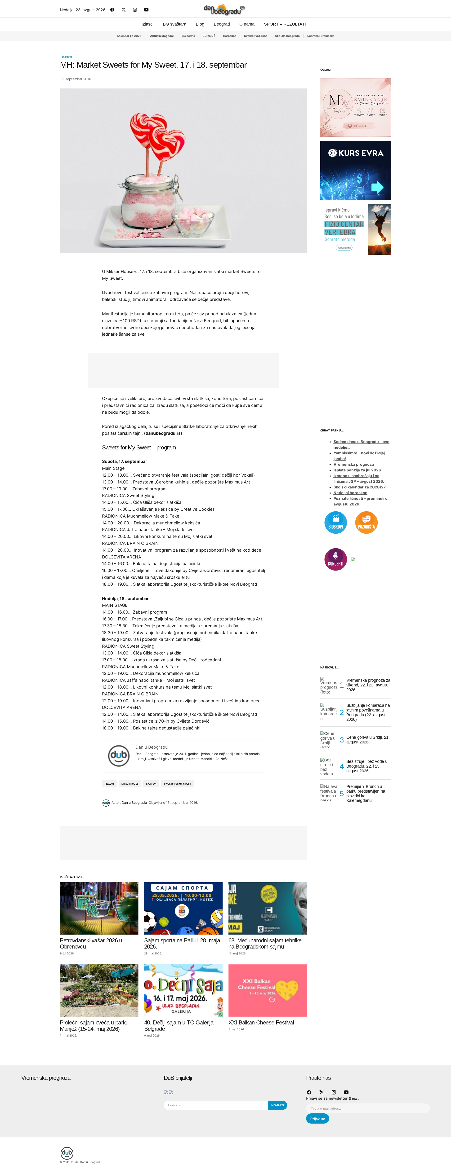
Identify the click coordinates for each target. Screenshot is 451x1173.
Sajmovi (67, 57)
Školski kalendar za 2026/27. (360, 487)
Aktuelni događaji (162, 36)
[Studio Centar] (166, 1092)
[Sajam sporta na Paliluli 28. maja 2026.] (183, 908)
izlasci (109, 783)
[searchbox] (216, 1105)
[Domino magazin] (171, 1092)
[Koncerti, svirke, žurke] (335, 559)
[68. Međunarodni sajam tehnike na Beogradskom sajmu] (267, 908)
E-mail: (354, 1098)
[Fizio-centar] (355, 229)
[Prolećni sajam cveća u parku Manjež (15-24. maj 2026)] (99, 990)
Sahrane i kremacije (320, 36)
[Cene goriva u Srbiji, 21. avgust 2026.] (328, 739)
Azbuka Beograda (287, 36)
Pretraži (277, 1105)
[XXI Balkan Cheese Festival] (267, 990)
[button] (387, 9)
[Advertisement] (180, 369)
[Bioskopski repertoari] (335, 522)
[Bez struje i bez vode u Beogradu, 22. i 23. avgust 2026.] (328, 766)
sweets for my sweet (177, 783)
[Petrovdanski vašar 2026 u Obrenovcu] (99, 908)
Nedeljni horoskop (350, 492)
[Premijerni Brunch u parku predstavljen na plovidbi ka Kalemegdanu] (328, 792)
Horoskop (230, 36)
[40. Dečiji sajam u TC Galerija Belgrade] (183, 990)
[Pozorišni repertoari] (366, 522)
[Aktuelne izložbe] (353, 559)
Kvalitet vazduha (255, 36)
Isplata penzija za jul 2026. (358, 470)
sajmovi (151, 783)
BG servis (188, 36)
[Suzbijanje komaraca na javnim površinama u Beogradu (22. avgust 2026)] (328, 711)
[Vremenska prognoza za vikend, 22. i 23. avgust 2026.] (328, 685)
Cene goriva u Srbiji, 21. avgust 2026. (368, 739)
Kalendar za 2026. (130, 36)
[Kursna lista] (355, 107)
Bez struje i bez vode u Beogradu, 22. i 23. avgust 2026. (367, 766)
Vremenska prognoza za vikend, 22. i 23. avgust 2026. (368, 685)
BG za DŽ (209, 36)
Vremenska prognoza (354, 464)
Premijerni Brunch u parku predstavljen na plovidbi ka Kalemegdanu (365, 793)
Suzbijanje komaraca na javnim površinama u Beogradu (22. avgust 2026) (368, 712)
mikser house (129, 783)
